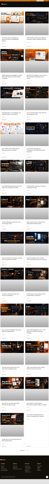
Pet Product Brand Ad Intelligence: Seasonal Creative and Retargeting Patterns (10, 39)
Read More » (3, 43)
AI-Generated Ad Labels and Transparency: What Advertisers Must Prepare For (36, 150)
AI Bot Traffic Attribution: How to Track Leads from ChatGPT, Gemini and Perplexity (36, 331)
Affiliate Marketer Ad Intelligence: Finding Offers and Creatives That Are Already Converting (12, 77)
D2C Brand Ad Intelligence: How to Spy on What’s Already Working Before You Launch (37, 77)
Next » (27, 450)
